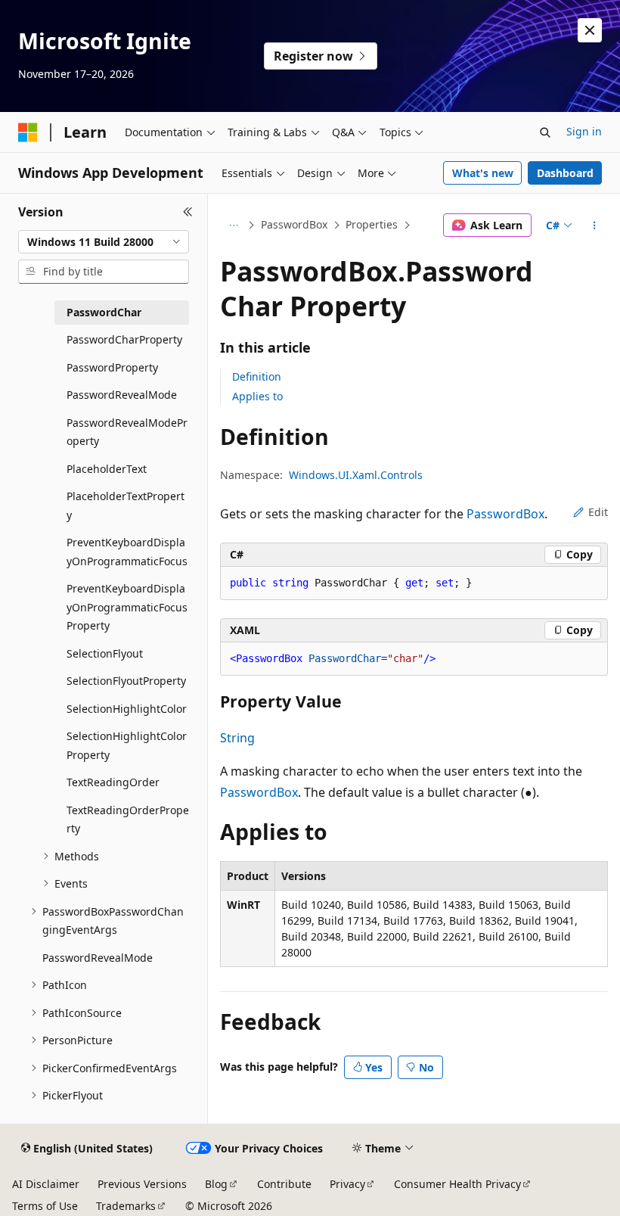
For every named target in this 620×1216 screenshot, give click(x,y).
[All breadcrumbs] (233, 225)
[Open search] (545, 132)
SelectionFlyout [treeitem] (105, 653)
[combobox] (103, 242)
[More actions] (594, 225)
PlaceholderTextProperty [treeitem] (125, 505)
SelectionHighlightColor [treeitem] (127, 708)
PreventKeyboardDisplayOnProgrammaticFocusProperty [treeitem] (127, 607)
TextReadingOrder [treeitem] (113, 782)
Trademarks (126, 1206)
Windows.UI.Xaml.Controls (356, 475)
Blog (216, 1184)
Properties (372, 224)
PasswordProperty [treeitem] (112, 367)
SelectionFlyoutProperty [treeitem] (126, 680)
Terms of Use (45, 1206)
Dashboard (565, 173)
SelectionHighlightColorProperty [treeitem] (127, 745)
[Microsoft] (28, 132)
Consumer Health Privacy (457, 1184)
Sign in (584, 131)
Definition (256, 376)
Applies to (257, 396)
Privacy (347, 1184)
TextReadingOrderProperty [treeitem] (128, 819)
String (237, 737)
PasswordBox (294, 224)
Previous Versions (142, 1184)
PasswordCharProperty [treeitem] (124, 339)
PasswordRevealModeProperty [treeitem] (127, 432)
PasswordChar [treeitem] (104, 312)
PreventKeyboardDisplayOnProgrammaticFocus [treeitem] (127, 551)
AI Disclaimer (45, 1184)
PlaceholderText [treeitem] (107, 469)
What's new (482, 173)
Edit (598, 512)
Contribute (284, 1184)
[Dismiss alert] (590, 30)
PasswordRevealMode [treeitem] (122, 394)
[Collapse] (188, 212)
